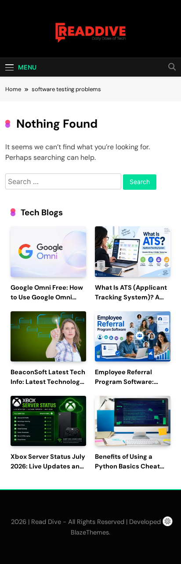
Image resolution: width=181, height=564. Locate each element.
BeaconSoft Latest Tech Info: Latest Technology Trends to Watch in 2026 (48, 382)
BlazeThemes (90, 532)
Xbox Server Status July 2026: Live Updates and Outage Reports (48, 466)
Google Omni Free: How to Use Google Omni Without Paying (47, 297)
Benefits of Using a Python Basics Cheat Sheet (127, 466)
